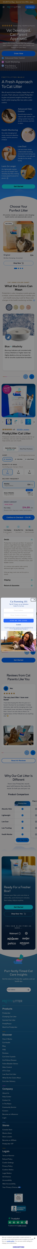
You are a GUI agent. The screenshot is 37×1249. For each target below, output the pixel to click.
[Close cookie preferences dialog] (34, 1238)
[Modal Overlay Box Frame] (18, 624)
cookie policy (10, 1241)
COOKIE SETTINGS (18, 1247)
